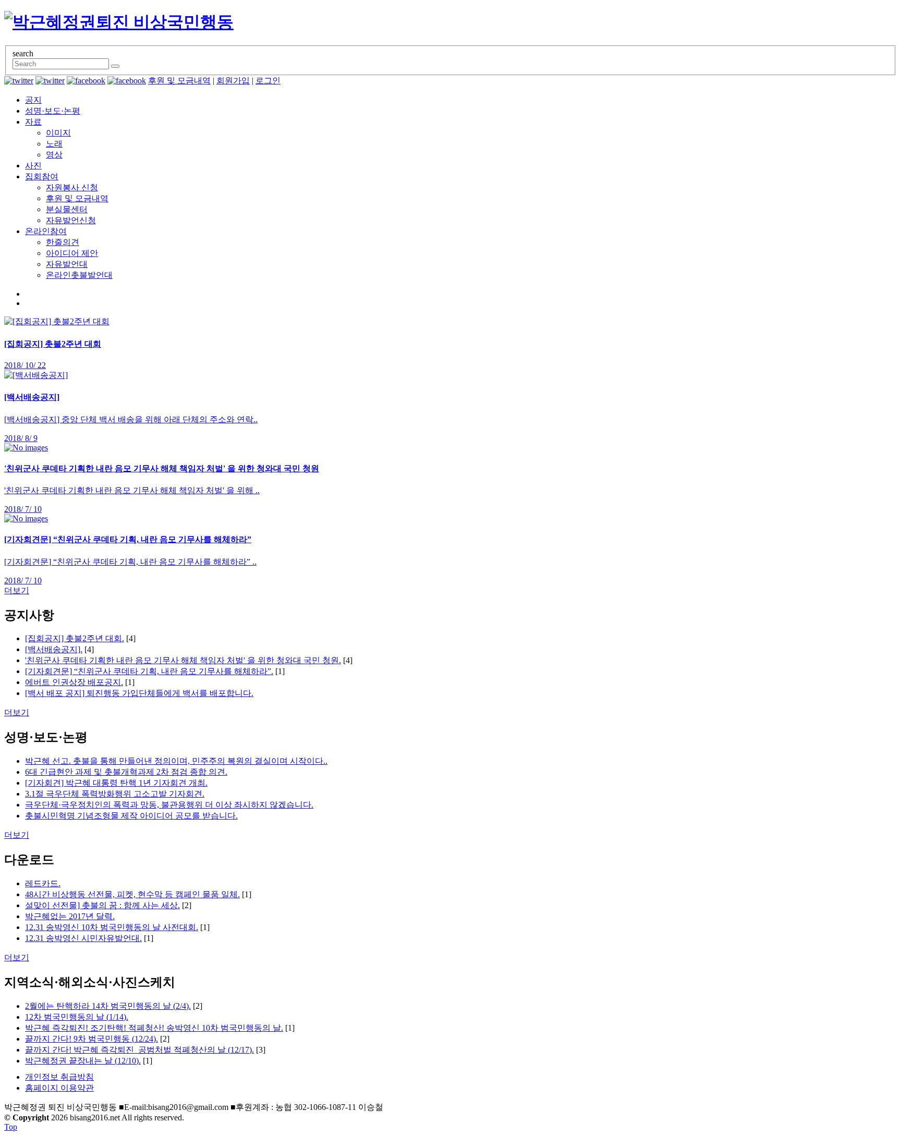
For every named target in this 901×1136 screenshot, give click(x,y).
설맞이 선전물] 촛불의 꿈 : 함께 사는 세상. (102, 905)
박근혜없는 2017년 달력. (70, 916)
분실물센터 (67, 209)
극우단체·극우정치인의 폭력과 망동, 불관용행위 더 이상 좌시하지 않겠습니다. (169, 804)
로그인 (268, 80)
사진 (33, 165)
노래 (54, 143)
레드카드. (42, 883)
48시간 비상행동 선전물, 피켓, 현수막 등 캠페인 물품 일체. (132, 894)
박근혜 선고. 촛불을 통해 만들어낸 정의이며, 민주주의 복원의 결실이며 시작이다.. (176, 760)
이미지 (58, 132)
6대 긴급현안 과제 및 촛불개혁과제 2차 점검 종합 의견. (126, 771)
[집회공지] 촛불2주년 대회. (74, 638)
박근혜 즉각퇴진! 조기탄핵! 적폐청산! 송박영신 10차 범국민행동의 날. (154, 1027)
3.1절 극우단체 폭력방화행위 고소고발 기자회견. (114, 793)
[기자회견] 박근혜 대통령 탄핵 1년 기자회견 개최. (116, 782)
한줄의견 (62, 242)
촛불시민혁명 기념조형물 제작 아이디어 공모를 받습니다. (131, 815)
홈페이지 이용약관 (59, 1087)
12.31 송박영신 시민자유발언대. (83, 938)
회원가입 (233, 80)
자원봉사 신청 (72, 187)
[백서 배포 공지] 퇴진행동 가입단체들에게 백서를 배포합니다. (139, 693)
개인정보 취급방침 (59, 1076)
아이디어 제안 (72, 253)
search (23, 53)
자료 (33, 121)
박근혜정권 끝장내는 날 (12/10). (83, 1060)
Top (10, 1126)
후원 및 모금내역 (179, 80)
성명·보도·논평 (52, 110)
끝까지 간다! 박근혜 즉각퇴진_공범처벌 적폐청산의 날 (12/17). (139, 1049)
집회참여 (41, 176)
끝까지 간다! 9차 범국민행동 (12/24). (91, 1038)
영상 (54, 154)
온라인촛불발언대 (79, 275)
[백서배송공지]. (53, 649)
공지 (33, 99)
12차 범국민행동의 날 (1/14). (76, 1016)
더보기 (16, 590)
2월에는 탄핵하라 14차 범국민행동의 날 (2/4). (108, 1005)
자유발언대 (67, 264)
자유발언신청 (71, 220)
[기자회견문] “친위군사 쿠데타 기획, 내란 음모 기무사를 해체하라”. (149, 671)
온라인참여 (46, 231)
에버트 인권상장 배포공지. (74, 682)
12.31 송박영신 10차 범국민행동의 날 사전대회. (111, 927)
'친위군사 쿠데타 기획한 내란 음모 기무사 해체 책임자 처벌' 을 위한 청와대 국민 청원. (183, 660)
